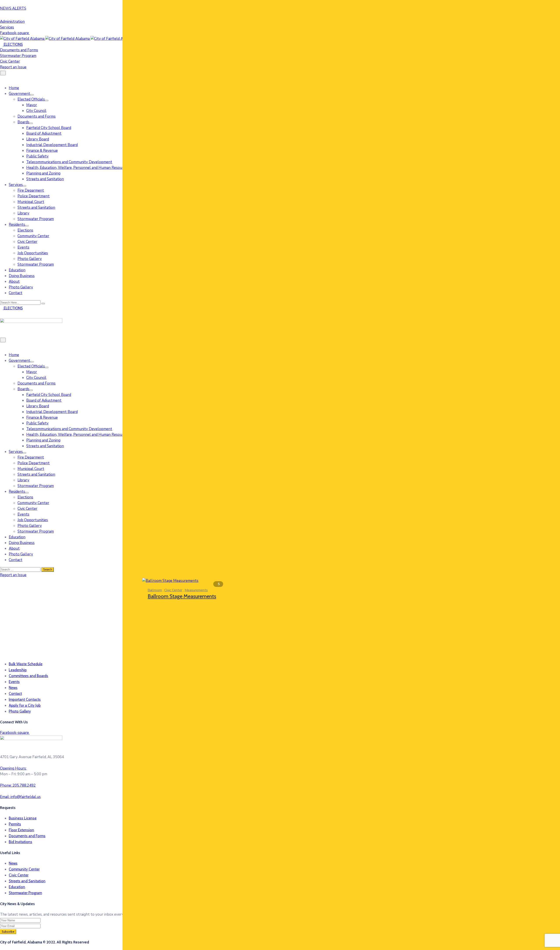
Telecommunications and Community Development (69, 161)
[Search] (43, 303)
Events (23, 247)
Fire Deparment (31, 190)
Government (19, 93)
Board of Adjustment (43, 133)
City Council (36, 110)
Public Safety (37, 156)
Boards (23, 122)
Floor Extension (21, 830)
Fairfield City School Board (48, 127)
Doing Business (22, 275)
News (13, 687)
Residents (17, 224)
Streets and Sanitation (45, 179)
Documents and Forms (37, 116)
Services (16, 184)
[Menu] (32, 94)
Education (17, 270)
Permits (15, 824)
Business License (23, 818)
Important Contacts (25, 699)
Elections (25, 230)
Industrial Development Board (52, 144)
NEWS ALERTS (13, 8)
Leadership (18, 670)
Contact (15, 292)
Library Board (37, 139)
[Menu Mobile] (3, 73)
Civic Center (27, 241)
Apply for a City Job (25, 705)
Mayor (31, 105)
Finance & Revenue (42, 150)
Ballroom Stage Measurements (182, 596)
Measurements (196, 590)
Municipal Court (31, 201)
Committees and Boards (28, 676)
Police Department (34, 196)
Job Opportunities (33, 253)
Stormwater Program (36, 218)
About (14, 281)
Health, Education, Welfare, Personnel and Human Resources (77, 167)
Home (14, 87)
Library (23, 213)
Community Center (33, 235)
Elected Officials (31, 99)
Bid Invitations (20, 842)
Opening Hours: (13, 768)
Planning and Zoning (43, 173)
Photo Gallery (30, 258)
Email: (20, 796)
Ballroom (155, 590)
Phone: (18, 785)
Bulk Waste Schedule (25, 664)
